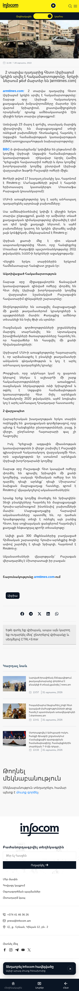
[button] (22, 613)
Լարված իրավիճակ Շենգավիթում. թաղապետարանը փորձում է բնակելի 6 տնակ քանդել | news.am (50, 681)
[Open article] (14, 683)
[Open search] (70, 6)
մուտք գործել (27, 792)
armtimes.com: (15, 91)
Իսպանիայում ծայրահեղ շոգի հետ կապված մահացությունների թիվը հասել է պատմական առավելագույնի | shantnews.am (52, 710)
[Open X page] (29, 950)
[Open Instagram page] (10, 950)
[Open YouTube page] (23, 950)
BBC (6, 149)
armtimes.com (44, 577)
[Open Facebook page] (4, 950)
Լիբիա (13, 595)
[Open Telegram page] (17, 950)
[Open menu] (75, 6)
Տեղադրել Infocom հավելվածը (30, 968)
